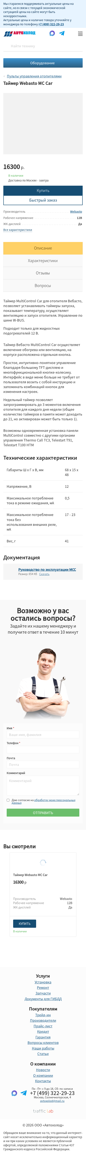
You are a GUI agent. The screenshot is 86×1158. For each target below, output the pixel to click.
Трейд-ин (43, 1014)
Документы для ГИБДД (43, 998)
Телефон (13, 743)
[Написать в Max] (14, 1099)
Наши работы (43, 1048)
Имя (10, 728)
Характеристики (43, 260)
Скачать (44, 574)
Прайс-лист (43, 1025)
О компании (43, 1075)
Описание (43, 248)
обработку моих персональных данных (43, 801)
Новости (43, 1069)
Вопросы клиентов (43, 1042)
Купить (43, 190)
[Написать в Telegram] (23, 1099)
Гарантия (43, 1037)
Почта (11, 758)
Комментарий (16, 773)
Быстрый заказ (43, 200)
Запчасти (43, 993)
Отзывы (43, 273)
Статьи (43, 1053)
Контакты (43, 1080)
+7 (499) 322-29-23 (51, 24)
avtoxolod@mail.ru (52, 1101)
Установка (43, 981)
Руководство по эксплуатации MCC (47, 569)
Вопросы (43, 285)
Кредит (43, 1031)
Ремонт (43, 987)
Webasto (76, 211)
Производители (43, 1020)
